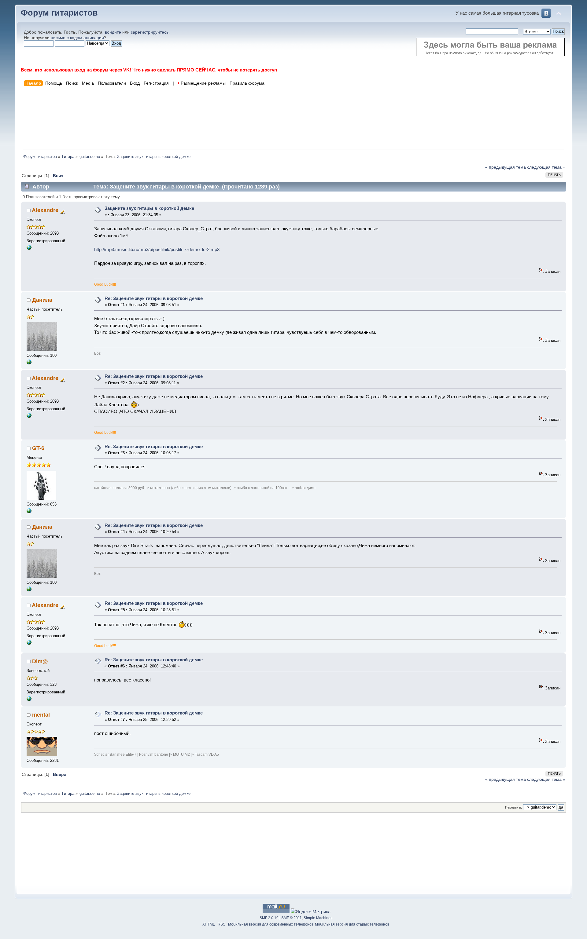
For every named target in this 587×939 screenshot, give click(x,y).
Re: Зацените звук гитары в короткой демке (154, 298)
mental (41, 715)
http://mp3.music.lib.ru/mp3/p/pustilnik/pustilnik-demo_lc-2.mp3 (157, 249)
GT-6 (38, 448)
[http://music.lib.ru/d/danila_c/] (29, 363)
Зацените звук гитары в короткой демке (149, 208)
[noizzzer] (29, 512)
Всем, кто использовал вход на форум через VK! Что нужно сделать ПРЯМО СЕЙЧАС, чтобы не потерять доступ (149, 69)
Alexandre (45, 210)
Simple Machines (318, 918)
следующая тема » (546, 167)
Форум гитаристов (59, 12)
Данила (42, 300)
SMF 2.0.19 (269, 918)
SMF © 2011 (291, 918)
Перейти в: (513, 807)
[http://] (29, 699)
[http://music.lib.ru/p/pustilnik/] (29, 248)
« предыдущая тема (505, 167)
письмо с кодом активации (77, 37)
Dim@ (40, 661)
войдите (113, 32)
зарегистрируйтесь (149, 32)
